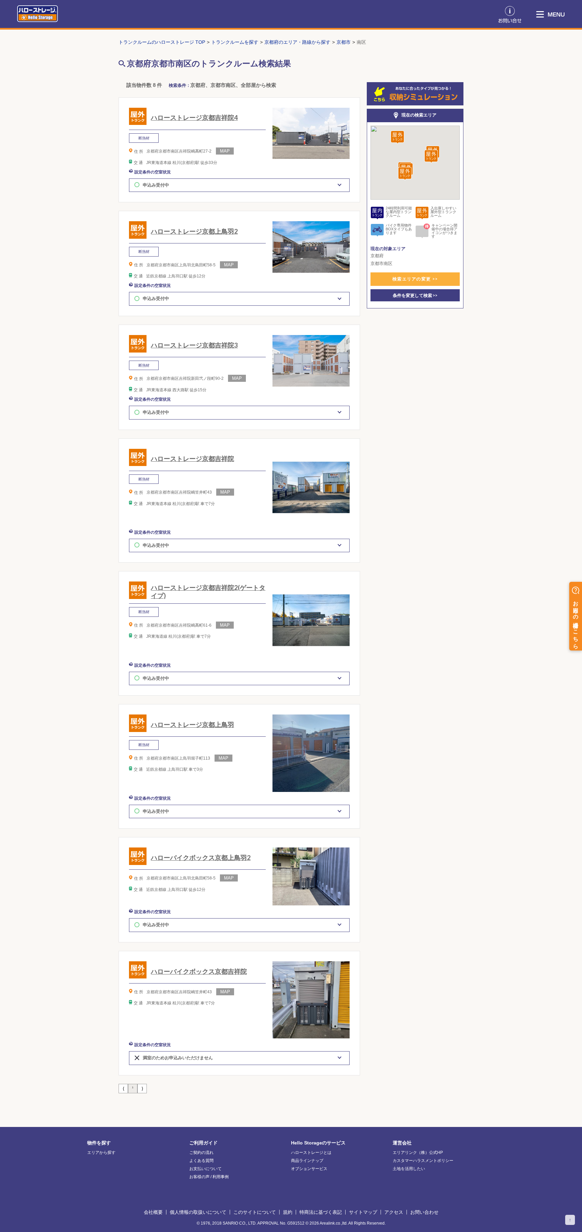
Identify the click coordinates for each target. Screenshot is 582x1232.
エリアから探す (101, 1153)
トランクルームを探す (234, 42)
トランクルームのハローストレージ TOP (162, 42)
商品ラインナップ (307, 1161)
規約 (287, 1212)
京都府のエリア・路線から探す (297, 42)
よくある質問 (201, 1161)
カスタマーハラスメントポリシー (423, 1161)
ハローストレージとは (311, 1153)
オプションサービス (309, 1169)
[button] (397, 137)
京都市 (343, 42)
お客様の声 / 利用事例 (209, 1177)
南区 (361, 42)
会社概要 (153, 1212)
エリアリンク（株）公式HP (418, 1153)
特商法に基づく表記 (320, 1212)
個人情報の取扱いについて (198, 1212)
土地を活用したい (409, 1169)
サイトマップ (363, 1212)
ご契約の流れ (201, 1153)
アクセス (393, 1212)
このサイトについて (254, 1212)
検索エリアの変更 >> (415, 278)
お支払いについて (205, 1169)
